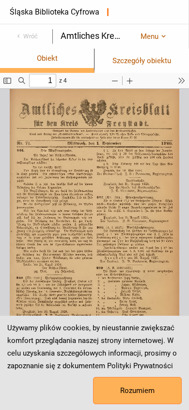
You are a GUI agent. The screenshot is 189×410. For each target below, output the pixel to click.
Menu (149, 36)
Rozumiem (137, 390)
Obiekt (47, 58)
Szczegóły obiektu (141, 60)
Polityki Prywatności (140, 365)
